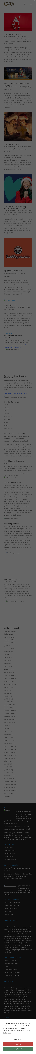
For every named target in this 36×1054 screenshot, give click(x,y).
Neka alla (18, 1044)
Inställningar (18, 1039)
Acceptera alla (18, 1049)
